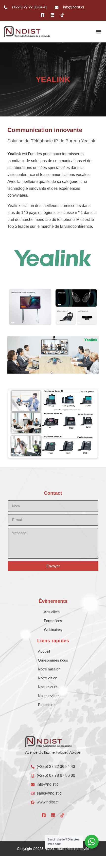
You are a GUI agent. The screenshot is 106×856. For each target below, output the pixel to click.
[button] (98, 32)
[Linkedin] (53, 815)
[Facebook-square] (43, 815)
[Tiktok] (62, 815)
